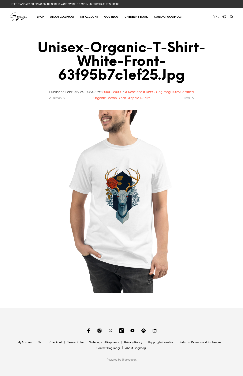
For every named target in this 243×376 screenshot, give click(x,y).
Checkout (56, 342)
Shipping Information (161, 342)
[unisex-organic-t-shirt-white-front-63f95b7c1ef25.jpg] (121, 201)
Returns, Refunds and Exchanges (200, 342)
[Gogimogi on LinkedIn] (154, 330)
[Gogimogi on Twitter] (110, 330)
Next (187, 98)
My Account (89, 17)
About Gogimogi (62, 17)
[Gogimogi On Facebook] (88, 330)
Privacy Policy (133, 342)
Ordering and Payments (104, 342)
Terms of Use (75, 342)
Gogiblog (111, 17)
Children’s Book (136, 17)
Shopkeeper (129, 359)
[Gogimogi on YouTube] (132, 330)
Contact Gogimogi (167, 17)
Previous (59, 98)
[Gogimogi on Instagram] (99, 330)
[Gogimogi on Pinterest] (143, 330)
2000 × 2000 (111, 92)
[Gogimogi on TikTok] (121, 330)
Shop (40, 17)
